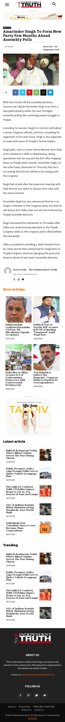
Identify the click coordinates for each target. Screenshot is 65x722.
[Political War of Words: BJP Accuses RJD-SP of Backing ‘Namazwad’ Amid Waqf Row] (46, 309)
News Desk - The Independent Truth (51, 48)
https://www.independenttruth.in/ (25, 274)
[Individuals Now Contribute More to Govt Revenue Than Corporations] (45, 527)
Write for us (26, 710)
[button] (54, 4)
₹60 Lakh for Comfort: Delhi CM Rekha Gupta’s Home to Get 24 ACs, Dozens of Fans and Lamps (22, 490)
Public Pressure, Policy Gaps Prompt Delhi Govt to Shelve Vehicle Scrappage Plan (22, 472)
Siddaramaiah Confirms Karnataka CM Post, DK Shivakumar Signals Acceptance (17, 329)
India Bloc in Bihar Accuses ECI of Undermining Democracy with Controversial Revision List (16, 379)
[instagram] (18, 279)
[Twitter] (37, 695)
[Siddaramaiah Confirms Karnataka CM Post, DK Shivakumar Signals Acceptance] (18, 309)
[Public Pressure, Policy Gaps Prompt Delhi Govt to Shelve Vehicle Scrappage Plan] (45, 473)
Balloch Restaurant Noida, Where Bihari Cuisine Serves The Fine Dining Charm (21, 454)
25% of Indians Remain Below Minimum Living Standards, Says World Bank (20, 509)
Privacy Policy (24, 706)
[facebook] (14, 279)
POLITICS (7, 28)
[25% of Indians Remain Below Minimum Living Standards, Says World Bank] (45, 509)
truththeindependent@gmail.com (38, 674)
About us (12, 706)
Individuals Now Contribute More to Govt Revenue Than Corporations (21, 527)
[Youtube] (45, 695)
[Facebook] (20, 695)
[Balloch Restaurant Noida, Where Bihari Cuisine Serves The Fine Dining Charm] (45, 455)
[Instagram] (28, 695)
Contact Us (39, 710)
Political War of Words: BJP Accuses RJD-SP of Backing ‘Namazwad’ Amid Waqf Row (45, 329)
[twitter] (23, 279)
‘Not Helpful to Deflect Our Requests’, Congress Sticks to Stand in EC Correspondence (45, 377)
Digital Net (32, 718)
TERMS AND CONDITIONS (44, 706)
